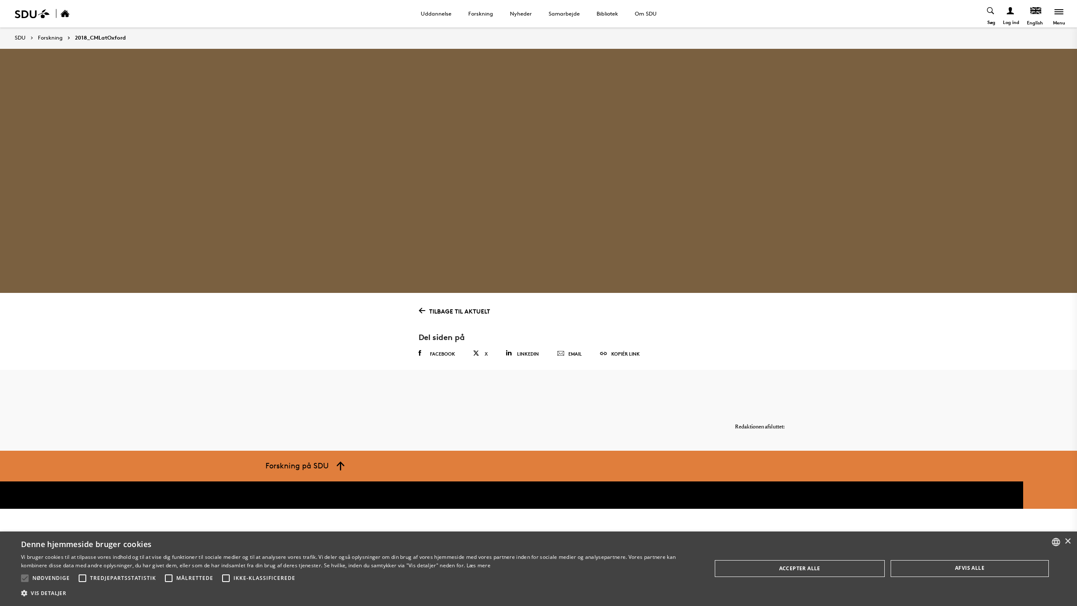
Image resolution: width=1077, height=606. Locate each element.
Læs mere (479, 565)
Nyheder (521, 13)
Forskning (480, 13)
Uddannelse (436, 13)
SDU (20, 37)
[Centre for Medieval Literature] (74, 13)
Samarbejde (564, 13)
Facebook (442, 354)
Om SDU (646, 13)
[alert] (538, 569)
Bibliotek (607, 13)
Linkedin (528, 354)
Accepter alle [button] (799, 568)
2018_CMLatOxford (100, 38)
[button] (24, 578)
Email (575, 354)
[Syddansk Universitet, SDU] (32, 13)
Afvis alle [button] (969, 567)
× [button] (1067, 541)
